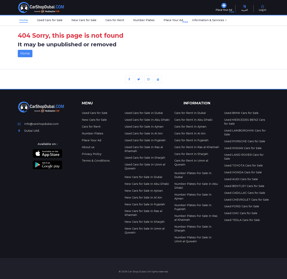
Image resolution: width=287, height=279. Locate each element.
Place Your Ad (174, 20)
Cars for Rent (114, 20)
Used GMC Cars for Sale (240, 213)
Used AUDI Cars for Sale (241, 179)
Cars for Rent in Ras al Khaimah (196, 147)
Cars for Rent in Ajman (190, 126)
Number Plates (144, 20)
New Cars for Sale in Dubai (143, 177)
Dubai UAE (31, 130)
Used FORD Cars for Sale (241, 206)
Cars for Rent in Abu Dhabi (193, 120)
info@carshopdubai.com (41, 124)
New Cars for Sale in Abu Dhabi (147, 184)
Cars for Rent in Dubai (190, 113)
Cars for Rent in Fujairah (191, 140)
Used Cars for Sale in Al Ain (144, 133)
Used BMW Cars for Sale (241, 113)
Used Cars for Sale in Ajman (144, 126)
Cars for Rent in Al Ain (190, 133)
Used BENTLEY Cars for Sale (244, 186)
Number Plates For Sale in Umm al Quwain (192, 239)
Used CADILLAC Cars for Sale (244, 193)
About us (88, 147)
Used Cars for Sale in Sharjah (145, 157)
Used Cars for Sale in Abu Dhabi (147, 120)
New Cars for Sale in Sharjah (145, 222)
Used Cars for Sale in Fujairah (145, 140)
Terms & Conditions (96, 160)
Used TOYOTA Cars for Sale (243, 165)
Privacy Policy (92, 154)
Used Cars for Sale (49, 20)
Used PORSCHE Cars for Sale (244, 141)
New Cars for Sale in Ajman (144, 190)
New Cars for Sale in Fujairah (145, 204)
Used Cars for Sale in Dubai (144, 113)
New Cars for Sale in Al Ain (143, 197)
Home (23, 20)
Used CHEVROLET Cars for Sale (246, 199)
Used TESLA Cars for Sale (242, 220)
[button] (209, 20)
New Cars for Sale (83, 20)
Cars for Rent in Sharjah (191, 154)
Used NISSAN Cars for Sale (243, 148)
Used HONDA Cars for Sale (243, 172)
